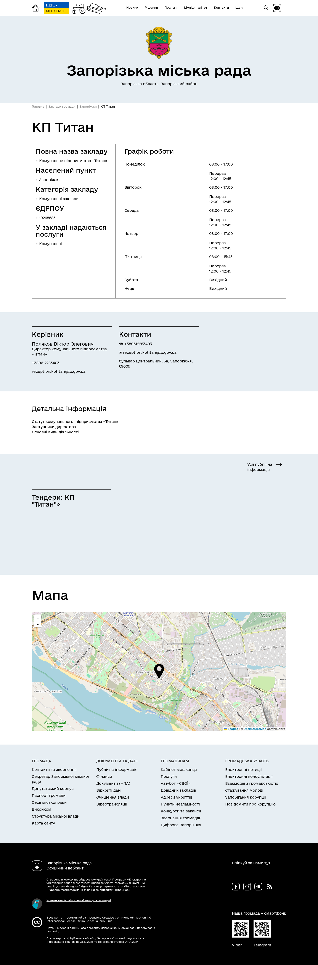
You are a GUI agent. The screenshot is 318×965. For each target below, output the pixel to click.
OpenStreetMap (255, 728)
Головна (38, 106)
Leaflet (232, 728)
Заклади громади (61, 106)
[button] (159, 671)
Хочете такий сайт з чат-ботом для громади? (79, 900)
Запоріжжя (88, 106)
